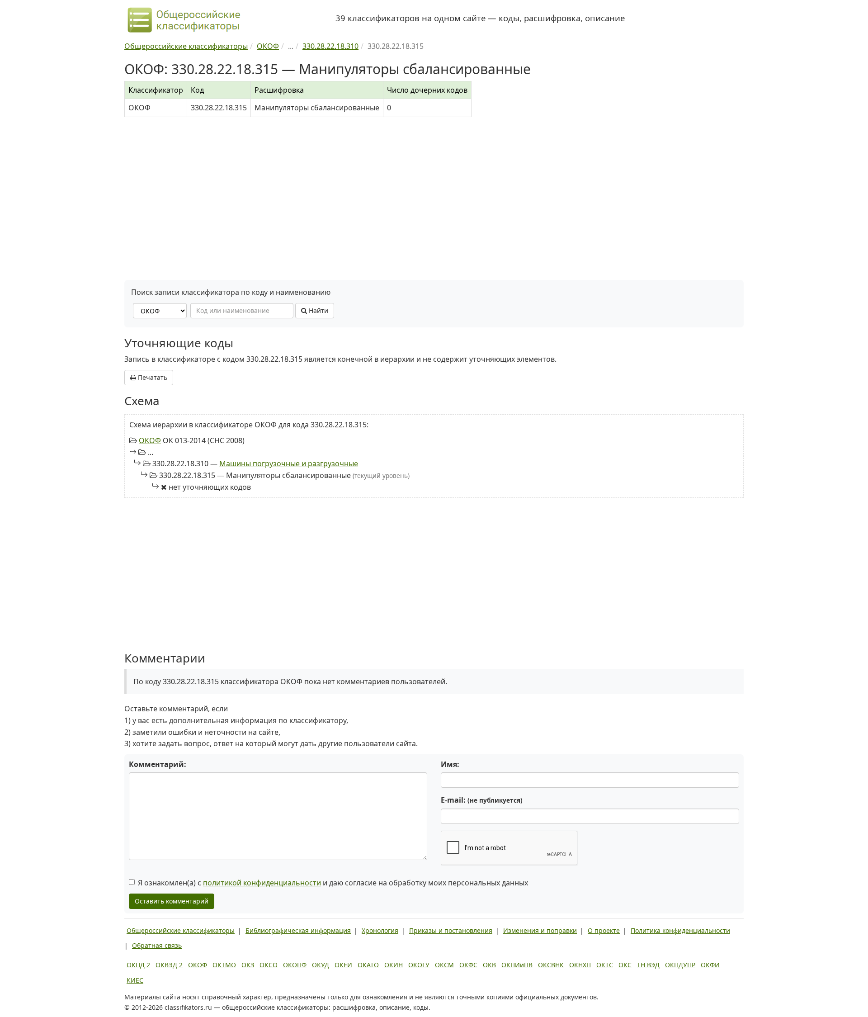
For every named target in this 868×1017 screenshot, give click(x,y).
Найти (317, 310)
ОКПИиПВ (517, 964)
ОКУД (320, 964)
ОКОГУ (418, 964)
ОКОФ (150, 440)
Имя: (450, 764)
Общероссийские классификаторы (181, 930)
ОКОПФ (295, 964)
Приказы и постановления (450, 930)
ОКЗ (247, 964)
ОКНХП (580, 964)
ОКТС (604, 964)
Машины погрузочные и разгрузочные (288, 463)
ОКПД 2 (138, 964)
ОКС (625, 964)
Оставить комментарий (171, 901)
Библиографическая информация (298, 930)
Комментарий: (157, 764)
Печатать (151, 377)
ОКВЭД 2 (169, 964)
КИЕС (135, 980)
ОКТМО (224, 964)
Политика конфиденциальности (680, 930)
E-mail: (482, 800)
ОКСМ (444, 964)
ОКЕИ (343, 964)
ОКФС (468, 964)
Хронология (380, 930)
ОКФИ (710, 964)
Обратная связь (157, 945)
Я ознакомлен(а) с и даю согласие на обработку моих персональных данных (333, 883)
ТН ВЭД (648, 964)
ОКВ (489, 964)
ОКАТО (368, 964)
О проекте (604, 930)
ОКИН (393, 964)
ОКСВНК (551, 964)
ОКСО (268, 964)
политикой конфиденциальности (262, 883)
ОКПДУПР (680, 964)
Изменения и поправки (540, 930)
